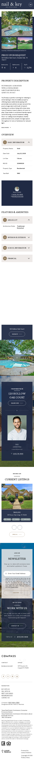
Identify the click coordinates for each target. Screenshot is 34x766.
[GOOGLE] (12, 676)
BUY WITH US (6, 689)
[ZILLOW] (17, 676)
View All (25, 43)
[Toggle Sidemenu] (30, 5)
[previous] (14, 527)
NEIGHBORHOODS (7, 695)
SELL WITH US (6, 691)
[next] (20, 527)
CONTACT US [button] (6, 697)
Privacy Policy (14, 587)
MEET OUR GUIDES (7, 693)
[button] (17, 625)
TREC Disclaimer (7, 717)
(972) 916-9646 (22, 637)
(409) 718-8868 (18, 194)
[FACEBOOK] (3, 676)
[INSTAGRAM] (8, 676)
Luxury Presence (26, 752)
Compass (21, 722)
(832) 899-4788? (14, 702)
